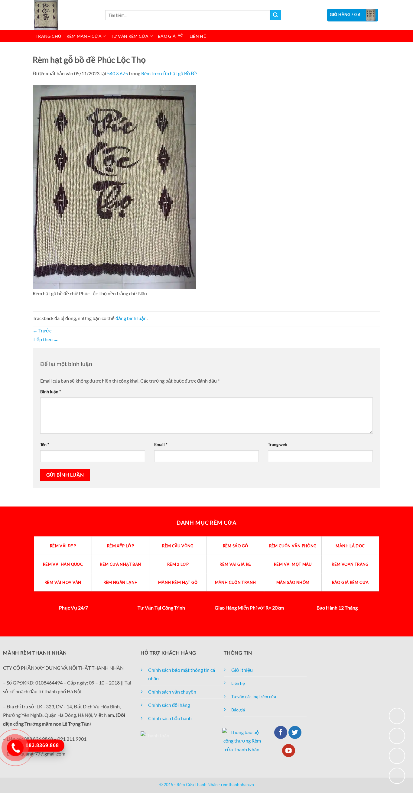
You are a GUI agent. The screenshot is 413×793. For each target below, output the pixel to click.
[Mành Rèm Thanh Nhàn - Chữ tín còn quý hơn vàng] (64, 15)
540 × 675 (117, 73)
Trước (42, 330)
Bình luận (50, 391)
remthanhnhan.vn (237, 784)
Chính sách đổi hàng (169, 705)
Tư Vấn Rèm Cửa (130, 36)
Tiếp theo (45, 339)
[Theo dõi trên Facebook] (280, 732)
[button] (353, 15)
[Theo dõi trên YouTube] (288, 750)
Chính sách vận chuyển (172, 691)
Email (160, 444)
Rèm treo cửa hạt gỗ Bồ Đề (169, 73)
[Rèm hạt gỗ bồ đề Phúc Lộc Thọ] (114, 186)
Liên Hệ (198, 36)
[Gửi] (275, 15)
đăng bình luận (131, 318)
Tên (44, 444)
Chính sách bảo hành (170, 718)
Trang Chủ (48, 36)
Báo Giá (167, 36)
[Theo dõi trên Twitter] (294, 732)
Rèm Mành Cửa (84, 36)
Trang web (277, 444)
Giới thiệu (242, 670)
